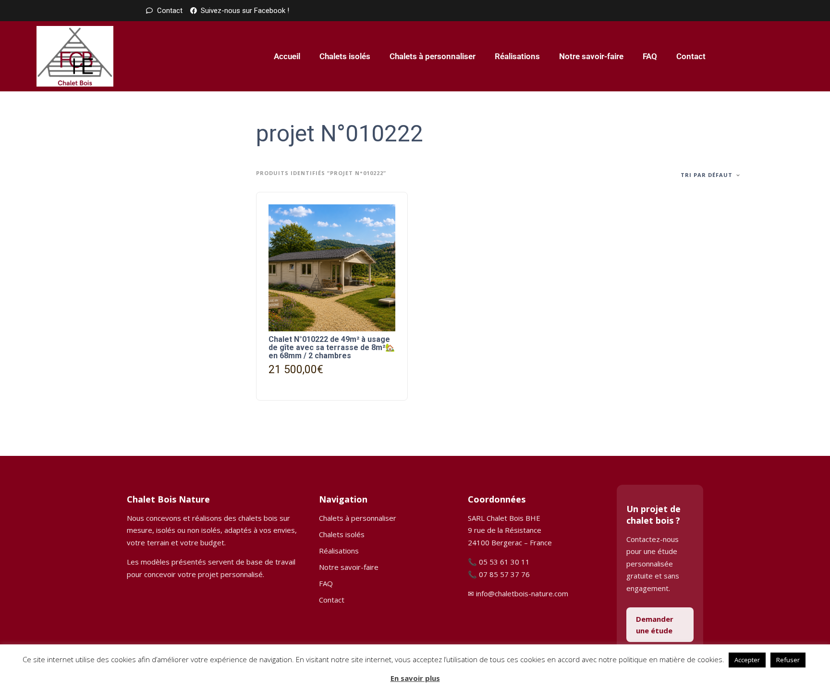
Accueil (287, 56)
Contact (691, 56)
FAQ (650, 56)
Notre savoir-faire (591, 56)
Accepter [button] (747, 659)
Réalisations (517, 56)
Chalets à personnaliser (433, 56)
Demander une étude (654, 624)
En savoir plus (415, 678)
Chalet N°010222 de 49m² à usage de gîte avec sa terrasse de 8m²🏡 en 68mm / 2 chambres (332, 347)
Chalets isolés (344, 56)
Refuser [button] (788, 659)
